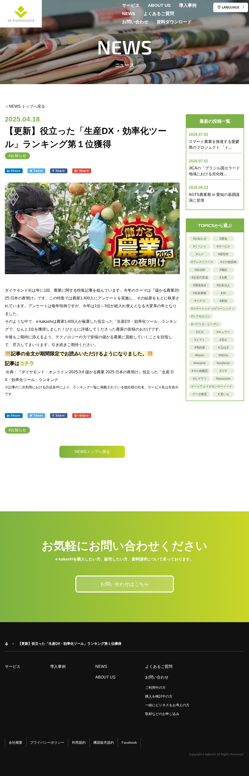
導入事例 (187, 5)
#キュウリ (223, 332)
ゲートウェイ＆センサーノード (211, 386)
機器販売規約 (103, 742)
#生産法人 (223, 285)
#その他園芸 (200, 371)
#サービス (223, 246)
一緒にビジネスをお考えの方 (167, 705)
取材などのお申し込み (162, 714)
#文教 (223, 277)
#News (199, 355)
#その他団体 (228, 262)
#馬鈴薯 (200, 347)
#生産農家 (199, 293)
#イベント (199, 246)
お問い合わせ (157, 677)
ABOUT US (159, 5)
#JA (223, 293)
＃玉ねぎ (223, 347)
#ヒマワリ (199, 378)
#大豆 (200, 332)
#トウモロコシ (200, 316)
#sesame (200, 363)
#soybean (223, 363)
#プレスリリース (202, 262)
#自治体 (200, 269)
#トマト (200, 339)
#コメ (200, 254)
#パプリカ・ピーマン (205, 324)
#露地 (223, 238)
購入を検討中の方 (158, 696)
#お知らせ (17, 156)
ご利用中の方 (155, 687)
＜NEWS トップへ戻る (25, 106)
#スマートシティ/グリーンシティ (212, 308)
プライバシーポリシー (47, 742)
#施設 (223, 269)
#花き (223, 339)
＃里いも (223, 394)
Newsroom (223, 378)
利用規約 (79, 742)
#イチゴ (200, 301)
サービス (131, 5)
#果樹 (223, 301)
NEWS (128, 13)
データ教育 (199, 394)
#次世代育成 (200, 277)
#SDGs (223, 355)
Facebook (129, 742)
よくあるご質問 (158, 13)
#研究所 (223, 254)
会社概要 (15, 742)
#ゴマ (223, 371)
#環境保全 (199, 285)
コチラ (26, 363)
